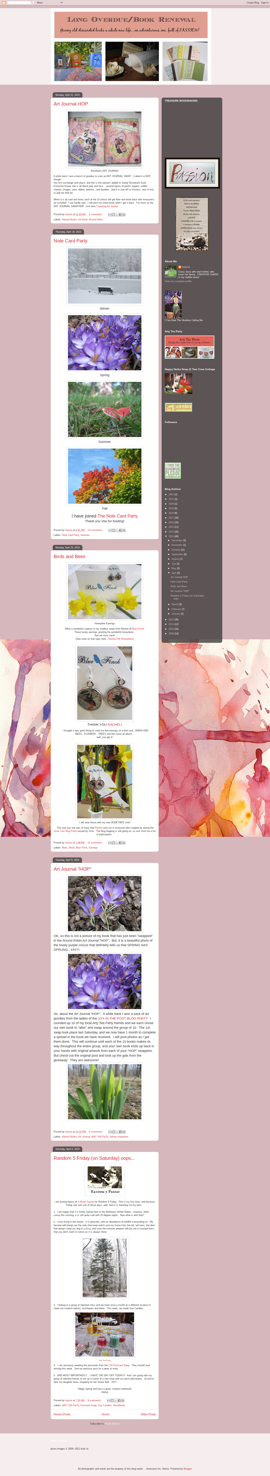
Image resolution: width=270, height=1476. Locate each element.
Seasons (85, 535)
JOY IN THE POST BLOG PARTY (123, 1018)
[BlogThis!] (113, 214)
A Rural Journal (86, 1201)
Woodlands (119, 1405)
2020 (171, 503)
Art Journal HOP (71, 104)
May (174, 568)
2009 (171, 633)
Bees (65, 847)
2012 (171, 619)
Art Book (83, 219)
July (174, 563)
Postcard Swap (88, 1405)
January (176, 613)
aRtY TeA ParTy (99, 1136)
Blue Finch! (138, 628)
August (176, 559)
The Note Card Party (118, 515)
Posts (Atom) (112, 1423)
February (177, 609)
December (177, 540)
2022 (171, 494)
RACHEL (114, 724)
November (177, 545)
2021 (171, 499)
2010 (171, 629)
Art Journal (84, 1136)
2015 (171, 527)
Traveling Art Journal (107, 206)
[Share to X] (117, 214)
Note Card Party (70, 240)
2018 (171, 513)
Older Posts (148, 1414)
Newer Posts (62, 1414)
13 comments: (96, 530)
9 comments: (95, 1400)
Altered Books (69, 219)
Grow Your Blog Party (65, 831)
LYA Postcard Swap (118, 1365)
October (176, 549)
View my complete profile (178, 281)
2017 (171, 517)
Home (105, 1414)
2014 (171, 531)
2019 (171, 508)
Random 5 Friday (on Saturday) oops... (94, 1158)
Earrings (93, 847)
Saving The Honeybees (120, 638)
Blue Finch (81, 847)
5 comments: (96, 1131)
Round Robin (96, 219)
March (175, 604)
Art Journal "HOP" (72, 869)
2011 (171, 624)
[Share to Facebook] (120, 214)
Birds (72, 847)
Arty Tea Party (105, 1360)
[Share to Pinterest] (124, 214)
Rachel (98, 827)
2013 (171, 536)
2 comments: (96, 214)
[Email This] (110, 214)
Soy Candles (105, 1405)
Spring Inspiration (119, 1136)
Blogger (188, 1468)
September (178, 554)
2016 (171, 522)
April (174, 573)
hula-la (186, 267)
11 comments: (95, 842)
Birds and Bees (69, 556)
